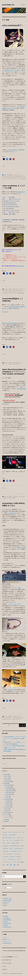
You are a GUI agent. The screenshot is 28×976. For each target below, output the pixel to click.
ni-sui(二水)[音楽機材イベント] (9, 956)
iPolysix (8, 805)
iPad (16, 717)
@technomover (7, 927)
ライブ (21, 178)
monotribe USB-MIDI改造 (11, 323)
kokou (5, 174)
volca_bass (4, 177)
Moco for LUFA (22, 547)
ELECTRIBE (8, 785)
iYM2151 (7, 779)
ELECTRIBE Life (8, 5)
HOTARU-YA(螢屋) (7, 289)
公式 (18, 862)
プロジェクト (9, 717)
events (4, 966)
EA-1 (23, 832)
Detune (5, 774)
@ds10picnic (6, 918)
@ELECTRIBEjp (7, 919)
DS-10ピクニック (17, 832)
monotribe (11, 176)
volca (18, 174)
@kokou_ (6, 921)
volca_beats (9, 177)
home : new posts (6, 963)
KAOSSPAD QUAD (15, 845)
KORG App (7, 799)
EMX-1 (18, 837)
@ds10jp (5, 916)
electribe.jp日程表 (21, 388)
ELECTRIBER (12, 835)
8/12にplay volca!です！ (13, 149)
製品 (14, 864)
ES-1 (4, 840)
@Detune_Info (7, 898)
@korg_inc (6, 902)
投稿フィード (6, 939)
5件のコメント (19, 719)
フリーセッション (16, 178)
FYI (8, 364)
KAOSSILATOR (10, 790)
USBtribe (15, 308)
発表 (11, 864)
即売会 (22, 862)
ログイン (5, 937)
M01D (11, 848)
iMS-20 (8, 803)
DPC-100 (7, 776)
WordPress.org (7, 943)
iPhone (19, 717)
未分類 (5, 821)
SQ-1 (7, 796)
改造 (23, 178)
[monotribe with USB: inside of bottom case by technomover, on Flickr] (14, 650)
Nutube (7, 810)
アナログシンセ (20, 291)
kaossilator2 (6, 845)
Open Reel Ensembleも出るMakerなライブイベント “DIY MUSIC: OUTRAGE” (14, 371)
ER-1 (23, 837)
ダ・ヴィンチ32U (16, 587)
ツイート (4, 763)
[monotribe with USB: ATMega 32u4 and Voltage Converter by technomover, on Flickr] (14, 624)
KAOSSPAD (9, 792)
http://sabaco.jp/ (19, 266)
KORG (15, 174)
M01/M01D (7, 781)
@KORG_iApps (7, 900)
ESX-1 (7, 840)
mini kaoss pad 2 (18, 848)
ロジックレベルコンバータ (14, 604)
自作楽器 (13, 497)
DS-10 (6, 778)
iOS (14, 717)
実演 (19, 293)
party (21, 176)
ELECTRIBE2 (9, 788)
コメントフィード (7, 941)
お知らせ (6, 290)
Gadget (8, 801)
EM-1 (14, 837)
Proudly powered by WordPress (16, 973)
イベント (21, 174)
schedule (4, 969)
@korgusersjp (7, 923)
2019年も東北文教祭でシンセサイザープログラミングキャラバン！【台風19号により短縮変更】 (14, 738)
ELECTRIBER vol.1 (6, 960)
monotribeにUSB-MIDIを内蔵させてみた (13, 504)
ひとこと (10, 178)
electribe (4, 176)
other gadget (17, 176)
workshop (19, 177)
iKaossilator (17, 840)
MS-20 (6, 808)
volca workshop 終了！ (12, 25)
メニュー (23, 4)
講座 (23, 293)
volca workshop (21, 191)
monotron (7, 807)
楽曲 (6, 819)
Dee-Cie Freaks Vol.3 (11, 513)
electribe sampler (7, 837)
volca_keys (15, 177)
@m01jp (5, 925)
